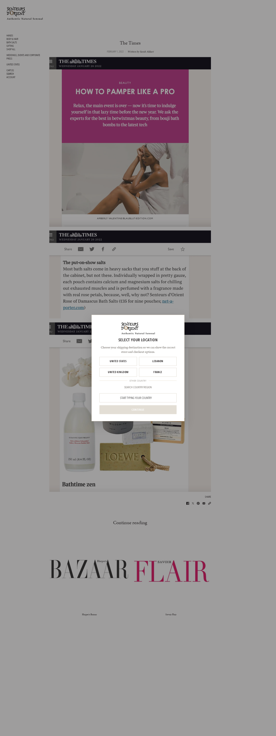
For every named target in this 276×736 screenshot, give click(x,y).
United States (118, 361)
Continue (138, 409)
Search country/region (138, 387)
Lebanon (157, 361)
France (157, 372)
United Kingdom (118, 372)
